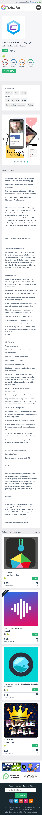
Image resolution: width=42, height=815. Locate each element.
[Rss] (31, 801)
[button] (3, 138)
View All (36, 532)
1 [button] (15, 162)
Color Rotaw (8, 572)
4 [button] (24, 162)
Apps (16, 93)
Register (33, 2)
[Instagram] (26, 801)
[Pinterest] (21, 801)
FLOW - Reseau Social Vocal (14, 628)
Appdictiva (10, 742)
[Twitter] (16, 801)
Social (24, 100)
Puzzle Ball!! (8, 740)
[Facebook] (11, 801)
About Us (34, 807)
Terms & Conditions (25, 809)
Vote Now (9, 71)
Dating (23, 93)
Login (39, 2)
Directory (26, 807)
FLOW (8, 631)
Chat (7, 100)
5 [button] (27, 162)
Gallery (19, 807)
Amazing (21, 105)
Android (9, 93)
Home (5, 807)
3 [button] (21, 162)
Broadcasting (11, 105)
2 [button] (18, 162)
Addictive (15, 100)
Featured (12, 807)
